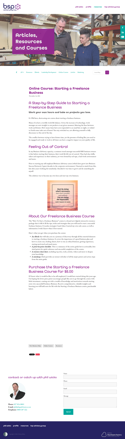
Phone (65, 381)
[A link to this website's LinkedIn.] (122, 32)
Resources (29, 72)
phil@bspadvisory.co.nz (22, 407)
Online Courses (63, 72)
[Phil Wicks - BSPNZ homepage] (15, 7)
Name (65, 373)
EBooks (37, 72)
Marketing (80, 72)
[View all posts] (16, 72)
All (21, 72)
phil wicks (79, 7)
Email (65, 388)
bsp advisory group (112, 7)
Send (68, 412)
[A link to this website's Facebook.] (122, 27)
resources (98, 7)
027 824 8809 (19, 404)
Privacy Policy (21, 434)
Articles (72, 72)
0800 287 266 (22, 410)
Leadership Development (48, 72)
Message (66, 396)
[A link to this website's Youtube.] (122, 37)
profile (88, 7)
